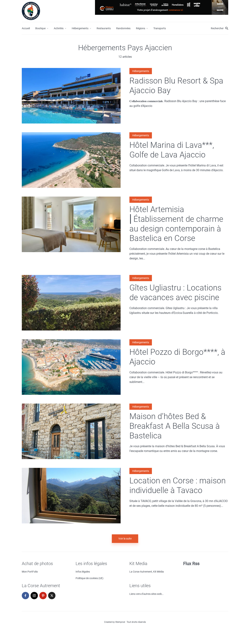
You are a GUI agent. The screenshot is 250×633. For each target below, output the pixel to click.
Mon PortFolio (30, 571)
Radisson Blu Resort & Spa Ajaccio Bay (176, 85)
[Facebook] (25, 595)
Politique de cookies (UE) (89, 578)
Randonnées (123, 28)
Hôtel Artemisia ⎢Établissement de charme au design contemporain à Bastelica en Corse (176, 224)
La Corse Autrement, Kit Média (146, 571)
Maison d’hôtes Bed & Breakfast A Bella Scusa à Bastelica (174, 426)
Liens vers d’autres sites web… (146, 593)
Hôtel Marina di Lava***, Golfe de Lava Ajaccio (171, 149)
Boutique (40, 28)
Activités (59, 28)
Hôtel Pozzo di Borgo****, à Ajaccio (177, 356)
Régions (140, 28)
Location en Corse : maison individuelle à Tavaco (177, 485)
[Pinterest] (43, 595)
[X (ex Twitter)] (51, 595)
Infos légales (83, 571)
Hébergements (80, 28)
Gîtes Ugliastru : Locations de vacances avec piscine (175, 292)
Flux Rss (191, 563)
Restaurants (104, 28)
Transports (159, 28)
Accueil (26, 28)
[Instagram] (34, 595)
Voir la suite (125, 538)
